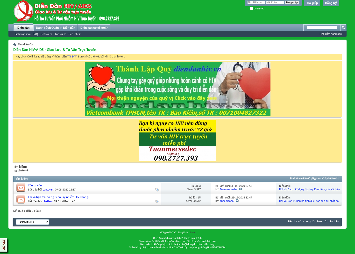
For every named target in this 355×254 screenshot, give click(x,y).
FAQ (35, 34)
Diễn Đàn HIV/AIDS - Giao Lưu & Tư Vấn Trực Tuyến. (55, 50)
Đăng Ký (331, 3)
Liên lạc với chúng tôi (301, 221)
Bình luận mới (22, 34)
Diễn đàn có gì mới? (94, 27)
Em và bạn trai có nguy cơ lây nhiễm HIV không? (58, 197)
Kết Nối (45, 34)
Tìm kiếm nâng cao (330, 33)
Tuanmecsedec (228, 189)
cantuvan (48, 189)
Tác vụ (59, 34)
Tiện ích (73, 34)
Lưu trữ (322, 221)
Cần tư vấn (35, 185)
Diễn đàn (23, 27)
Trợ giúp (312, 3)
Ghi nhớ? (258, 8)
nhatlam (48, 201)
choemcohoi (227, 201)
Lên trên (334, 221)
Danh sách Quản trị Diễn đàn (55, 27)
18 (199, 197)
